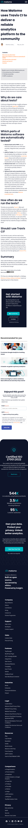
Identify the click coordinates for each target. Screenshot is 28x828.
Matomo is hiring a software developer (11, 278)
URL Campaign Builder (11, 656)
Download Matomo (10, 664)
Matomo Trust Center (10, 815)
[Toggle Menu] (26, 1)
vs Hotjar (7, 791)
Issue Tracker (8, 669)
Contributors (8, 608)
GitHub (7, 672)
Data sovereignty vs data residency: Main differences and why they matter (13, 379)
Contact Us (8, 613)
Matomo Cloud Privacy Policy (12, 706)
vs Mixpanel (8, 797)
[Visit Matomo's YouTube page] (18, 821)
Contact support (9, 629)
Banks (6, 685)
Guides (6, 744)
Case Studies (8, 739)
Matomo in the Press (10, 749)
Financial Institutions (10, 690)
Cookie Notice (8, 704)
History (7, 605)
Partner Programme (10, 615)
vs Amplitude (8, 774)
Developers (8, 627)
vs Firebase (8, 784)
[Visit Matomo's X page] (9, 822)
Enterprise (8, 688)
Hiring (6, 610)
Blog (6, 736)
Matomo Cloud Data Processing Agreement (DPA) (13, 717)
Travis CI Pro (22, 251)
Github (19, 213)
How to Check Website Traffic (12, 756)
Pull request (19, 215)
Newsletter (8, 741)
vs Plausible (8, 786)
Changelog (8, 666)
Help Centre (8, 624)
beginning (15, 106)
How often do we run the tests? (9, 59)
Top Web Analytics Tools (11, 799)
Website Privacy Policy (11, 709)
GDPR (6, 810)
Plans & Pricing (9, 641)
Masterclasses (8, 746)
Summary (4, 63)
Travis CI (16, 207)
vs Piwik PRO (8, 781)
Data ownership (9, 808)
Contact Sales (8, 638)
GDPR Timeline (9, 754)
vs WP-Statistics (9, 794)
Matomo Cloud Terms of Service (13, 714)
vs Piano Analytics (9, 772)
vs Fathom (7, 789)
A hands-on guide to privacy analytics (13, 366)
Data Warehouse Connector (12, 677)
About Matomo (9, 603)
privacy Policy (17, 422)
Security (7, 813)
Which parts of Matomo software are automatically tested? (13, 57)
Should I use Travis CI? (7, 61)
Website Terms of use (10, 711)
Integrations (8, 659)
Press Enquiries (9, 751)
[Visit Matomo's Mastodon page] (21, 822)
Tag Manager (8, 651)
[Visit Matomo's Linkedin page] (12, 822)
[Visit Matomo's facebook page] (6, 822)
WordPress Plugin (9, 654)
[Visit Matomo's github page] (15, 822)
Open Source (8, 661)
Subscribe (6, 427)
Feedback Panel (9, 674)
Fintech (7, 693)
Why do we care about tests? (8, 54)
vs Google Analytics (10, 769)
